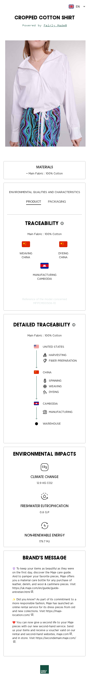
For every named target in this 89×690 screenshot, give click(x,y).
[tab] (33, 202)
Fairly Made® (55, 25)
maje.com (62, 634)
